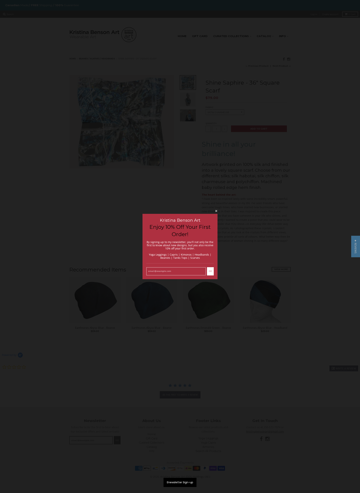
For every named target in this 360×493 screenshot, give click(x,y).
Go (210, 271)
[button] (355, 246)
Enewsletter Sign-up (180, 482)
